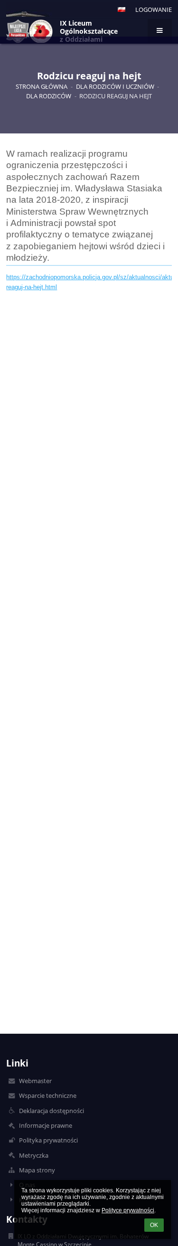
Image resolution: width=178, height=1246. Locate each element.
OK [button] (154, 1225)
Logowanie (153, 9)
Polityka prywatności (48, 1140)
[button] (121, 9)
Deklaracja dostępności (51, 1110)
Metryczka (33, 1155)
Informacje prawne (45, 1125)
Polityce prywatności (128, 1210)
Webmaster (35, 1080)
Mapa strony (37, 1170)
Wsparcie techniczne (47, 1095)
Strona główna (41, 86)
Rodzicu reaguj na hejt (115, 96)
